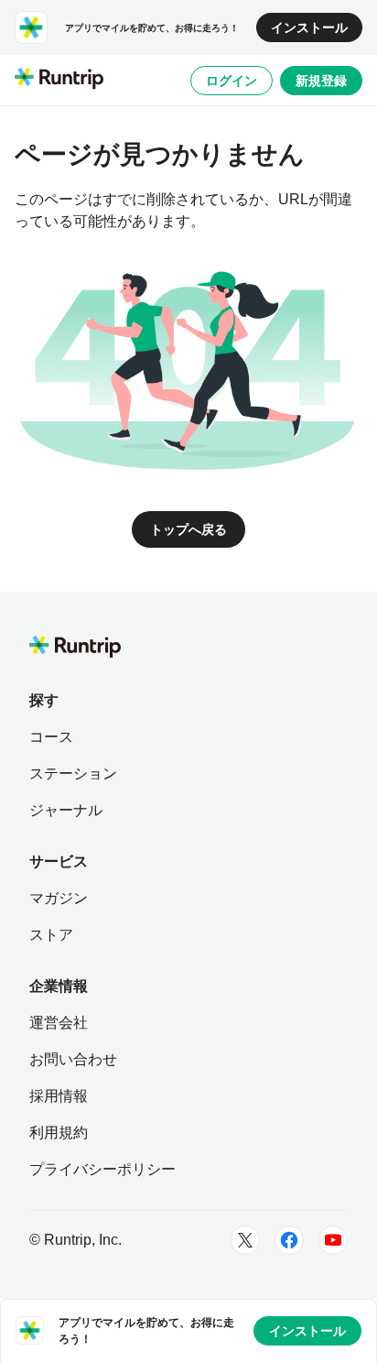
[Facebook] (289, 1240)
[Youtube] (333, 1240)
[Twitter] (245, 1240)
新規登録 (321, 80)
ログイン (231, 80)
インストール (309, 27)
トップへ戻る (188, 529)
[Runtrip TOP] (59, 80)
